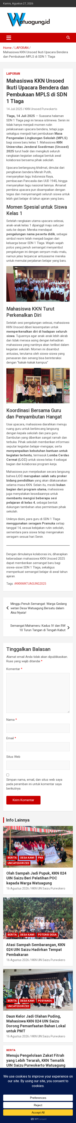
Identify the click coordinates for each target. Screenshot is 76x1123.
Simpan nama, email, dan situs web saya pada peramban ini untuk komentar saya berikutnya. (34, 784)
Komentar (14, 669)
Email (11, 738)
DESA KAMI (27, 857)
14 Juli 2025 (14, 109)
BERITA (12, 857)
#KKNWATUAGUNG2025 (30, 583)
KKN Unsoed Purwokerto (41, 109)
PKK (40, 857)
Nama (11, 720)
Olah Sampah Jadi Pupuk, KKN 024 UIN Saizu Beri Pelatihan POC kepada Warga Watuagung (36, 878)
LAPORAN (13, 73)
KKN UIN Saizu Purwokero (48, 888)
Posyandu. (45, 1000)
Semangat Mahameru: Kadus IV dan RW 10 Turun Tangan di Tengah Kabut (37, 628)
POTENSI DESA (47, 934)
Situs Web (13, 757)
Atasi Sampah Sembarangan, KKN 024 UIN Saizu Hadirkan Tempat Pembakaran (35, 949)
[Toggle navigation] (8, 37)
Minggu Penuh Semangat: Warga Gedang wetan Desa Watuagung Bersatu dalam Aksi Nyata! (39, 608)
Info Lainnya (18, 820)
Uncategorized (18, 863)
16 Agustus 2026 (17, 888)
